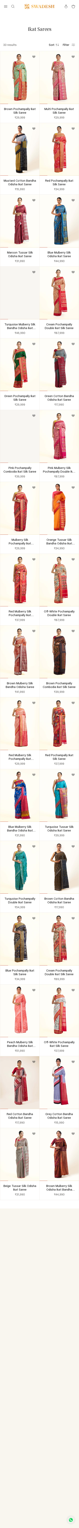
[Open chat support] (71, 1520)
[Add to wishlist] (34, 57)
